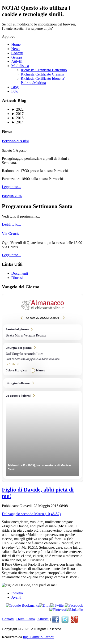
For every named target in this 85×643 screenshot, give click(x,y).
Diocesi (17, 278)
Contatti (17, 53)
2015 (17, 118)
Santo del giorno (42, 332)
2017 (17, 114)
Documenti (19, 273)
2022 (17, 109)
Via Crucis (10, 233)
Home (16, 44)
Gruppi (16, 57)
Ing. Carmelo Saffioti (38, 637)
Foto (14, 91)
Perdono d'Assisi (15, 141)
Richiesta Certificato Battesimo (44, 70)
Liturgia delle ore (42, 383)
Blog (15, 87)
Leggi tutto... (11, 187)
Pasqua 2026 (12, 196)
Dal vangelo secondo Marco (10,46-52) (31, 514)
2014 (17, 122)
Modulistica (20, 66)
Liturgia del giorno (42, 359)
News (15, 49)
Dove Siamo (25, 619)
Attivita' (43, 619)
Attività (16, 61)
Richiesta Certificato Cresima (42, 74)
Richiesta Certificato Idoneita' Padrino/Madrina (43, 80)
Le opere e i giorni (42, 435)
